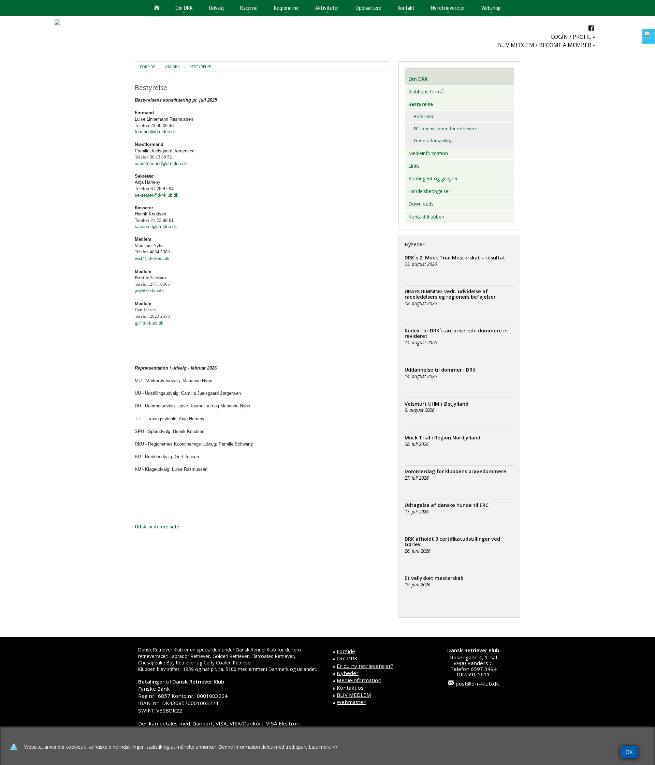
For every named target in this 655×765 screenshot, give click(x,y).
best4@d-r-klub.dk (152, 258)
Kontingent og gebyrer (433, 178)
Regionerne (286, 10)
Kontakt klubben (426, 216)
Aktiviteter (327, 10)
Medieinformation (428, 153)
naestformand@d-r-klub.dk (161, 163)
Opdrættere (368, 8)
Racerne (249, 10)
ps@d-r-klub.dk (149, 290)
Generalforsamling (433, 140)
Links (414, 166)
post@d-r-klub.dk (477, 683)
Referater (424, 116)
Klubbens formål (426, 91)
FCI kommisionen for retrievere (445, 128)
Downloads (421, 203)
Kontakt (406, 10)
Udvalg (216, 10)
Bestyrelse (200, 67)
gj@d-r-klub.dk (149, 323)
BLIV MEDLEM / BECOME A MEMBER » (546, 45)
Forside (147, 67)
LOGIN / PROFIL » (573, 37)
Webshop (491, 10)
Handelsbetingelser (429, 191)
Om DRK (184, 10)
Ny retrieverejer (448, 10)
